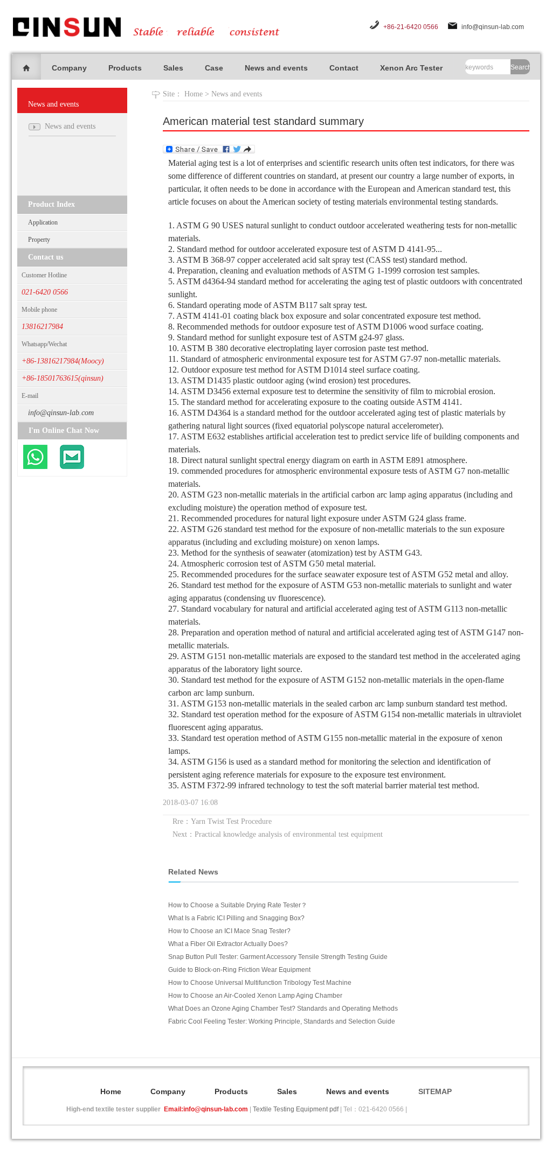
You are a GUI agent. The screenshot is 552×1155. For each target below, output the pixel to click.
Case (214, 68)
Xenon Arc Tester (411, 68)
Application (43, 222)
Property (39, 239)
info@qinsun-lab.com (492, 27)
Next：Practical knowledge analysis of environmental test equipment (277, 834)
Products (125, 68)
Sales (173, 68)
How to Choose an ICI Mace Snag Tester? (229, 931)
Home (193, 94)
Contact (343, 68)
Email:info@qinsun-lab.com (206, 1109)
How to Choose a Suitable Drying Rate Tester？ (237, 905)
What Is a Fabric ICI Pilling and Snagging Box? (236, 918)
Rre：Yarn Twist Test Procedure (222, 821)
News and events (276, 68)
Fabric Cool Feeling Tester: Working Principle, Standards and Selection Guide (281, 1021)
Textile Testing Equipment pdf (296, 1109)
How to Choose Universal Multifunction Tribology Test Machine (259, 982)
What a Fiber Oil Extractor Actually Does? (228, 944)
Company (69, 68)
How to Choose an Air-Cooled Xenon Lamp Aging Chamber (255, 995)
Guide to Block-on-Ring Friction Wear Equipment (239, 970)
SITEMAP (435, 1091)
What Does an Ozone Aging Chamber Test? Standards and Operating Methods (283, 1008)
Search (520, 67)
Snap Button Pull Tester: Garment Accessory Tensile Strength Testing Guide (278, 957)
